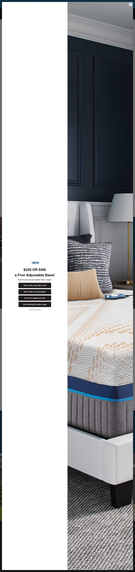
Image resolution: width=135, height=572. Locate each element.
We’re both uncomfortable (35, 292)
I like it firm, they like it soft (34, 285)
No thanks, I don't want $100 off (35, 309)
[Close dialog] (130, 4)
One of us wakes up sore (34, 298)
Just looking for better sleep (35, 304)
